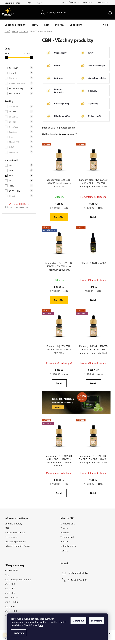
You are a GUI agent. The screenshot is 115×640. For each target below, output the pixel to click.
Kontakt (64, 550)
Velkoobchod (67, 536)
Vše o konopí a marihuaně (18, 579)
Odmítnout (78, 620)
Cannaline (20, 106)
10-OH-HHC (20, 190)
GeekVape (20, 127)
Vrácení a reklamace (15, 532)
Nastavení (18, 632)
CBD (20, 165)
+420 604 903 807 (77, 579)
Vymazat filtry (17, 203)
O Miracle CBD (67, 523)
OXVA (20, 147)
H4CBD (20, 196)
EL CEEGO (20, 116)
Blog (7, 575)
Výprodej (20, 73)
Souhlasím (96, 620)
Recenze (64, 532)
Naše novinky (11, 570)
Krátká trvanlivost (20, 83)
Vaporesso (20, 152)
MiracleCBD (20, 142)
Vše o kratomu (12, 597)
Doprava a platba (12, 2)
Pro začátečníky (20, 88)
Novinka (20, 78)
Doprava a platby (13, 523)
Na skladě (20, 68)
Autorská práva (68, 545)
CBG (20, 170)
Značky (64, 528)
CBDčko (20, 111)
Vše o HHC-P (11, 610)
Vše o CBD (10, 583)
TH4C (20, 185)
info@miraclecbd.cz (78, 572)
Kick (20, 137)
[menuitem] (15, 25)
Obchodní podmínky (15, 541)
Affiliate (64, 541)
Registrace (103, 2)
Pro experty (20, 93)
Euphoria (20, 121)
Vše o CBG (10, 588)
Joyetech (20, 132)
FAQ (29, 2)
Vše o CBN (10, 592)
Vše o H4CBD (11, 601)
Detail (93, 217)
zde (41, 625)
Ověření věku (11, 536)
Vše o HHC (10, 606)
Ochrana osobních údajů (17, 545)
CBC (20, 180)
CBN (20, 175)
